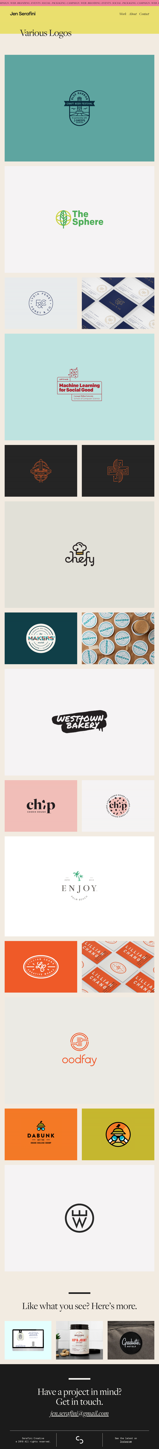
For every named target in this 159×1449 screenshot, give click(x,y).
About (132, 14)
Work (122, 14)
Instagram (126, 1441)
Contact (144, 14)
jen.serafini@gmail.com (79, 1413)
